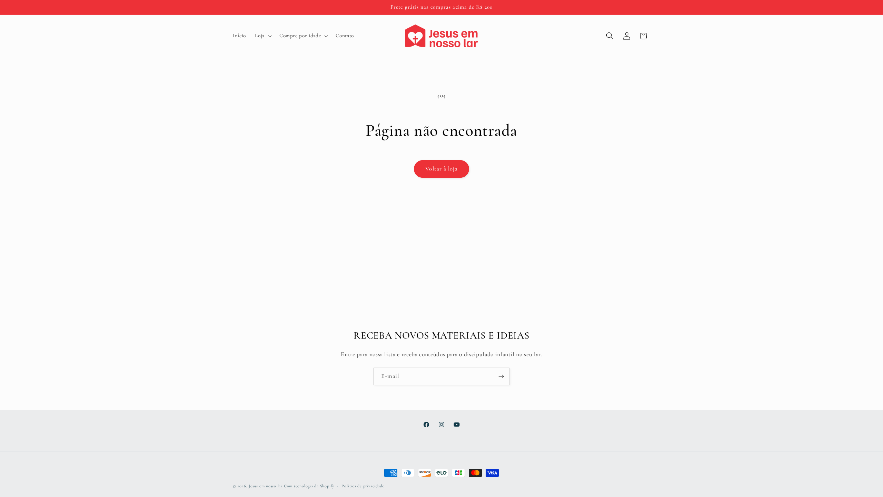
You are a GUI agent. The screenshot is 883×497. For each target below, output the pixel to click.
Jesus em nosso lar (265, 486)
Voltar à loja (441, 168)
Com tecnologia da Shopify (309, 486)
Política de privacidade (362, 486)
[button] (262, 36)
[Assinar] (501, 377)
